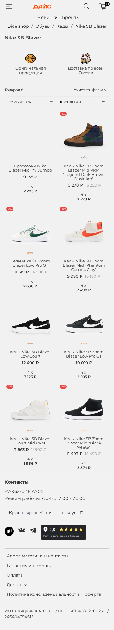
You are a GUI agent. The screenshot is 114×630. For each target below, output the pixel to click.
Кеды (62, 26)
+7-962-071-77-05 (24, 491)
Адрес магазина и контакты (37, 556)
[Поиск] (86, 6)
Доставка (17, 584)
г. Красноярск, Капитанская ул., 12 (44, 512)
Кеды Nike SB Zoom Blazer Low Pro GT (30, 263)
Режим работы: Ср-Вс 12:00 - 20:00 (45, 498)
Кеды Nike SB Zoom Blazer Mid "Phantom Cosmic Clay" (84, 265)
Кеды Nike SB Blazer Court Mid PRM (30, 441)
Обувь (43, 26)
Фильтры (72, 102)
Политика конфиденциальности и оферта (54, 594)
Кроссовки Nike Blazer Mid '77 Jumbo (30, 168)
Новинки (47, 17)
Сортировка (20, 102)
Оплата (15, 575)
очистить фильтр (90, 89)
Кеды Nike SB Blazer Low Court (30, 354)
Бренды (71, 17)
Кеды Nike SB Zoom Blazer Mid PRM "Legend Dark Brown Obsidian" (84, 172)
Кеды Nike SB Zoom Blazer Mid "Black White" (84, 443)
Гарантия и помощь (29, 565)
